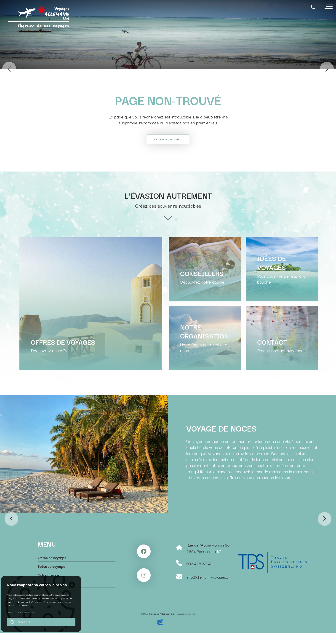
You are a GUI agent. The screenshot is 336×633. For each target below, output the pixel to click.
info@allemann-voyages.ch (209, 577)
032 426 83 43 (200, 563)
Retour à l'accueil (168, 139)
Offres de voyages (52, 557)
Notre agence (48, 575)
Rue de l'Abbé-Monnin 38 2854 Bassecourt (208, 548)
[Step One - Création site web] (168, 620)
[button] (9, 68)
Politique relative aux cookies (21, 612)
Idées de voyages (51, 566)
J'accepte (22, 622)
